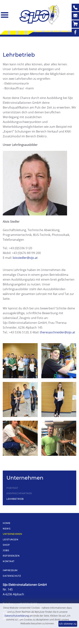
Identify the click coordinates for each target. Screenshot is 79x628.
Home (6, 523)
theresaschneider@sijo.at (57, 332)
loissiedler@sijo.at (25, 258)
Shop (6, 544)
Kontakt (9, 561)
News (6, 528)
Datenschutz (12, 575)
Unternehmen (12, 534)
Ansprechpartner (19, 493)
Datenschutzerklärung (17, 615)
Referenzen (11, 555)
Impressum (10, 570)
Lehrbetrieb (15, 498)
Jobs (6, 550)
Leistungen (10, 539)
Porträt (12, 488)
